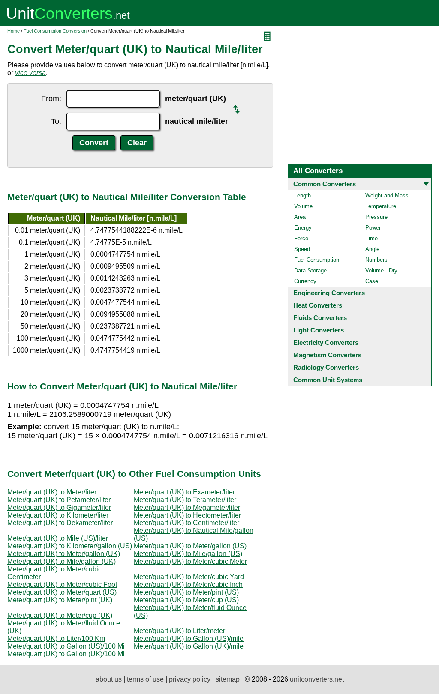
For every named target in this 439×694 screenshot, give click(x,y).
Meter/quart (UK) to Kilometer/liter (57, 515)
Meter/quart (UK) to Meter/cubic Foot (62, 584)
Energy (303, 227)
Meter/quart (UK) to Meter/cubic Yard (189, 576)
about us (109, 679)
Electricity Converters (325, 342)
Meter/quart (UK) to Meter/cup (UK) (59, 615)
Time (371, 238)
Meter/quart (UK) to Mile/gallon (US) (188, 553)
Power (373, 227)
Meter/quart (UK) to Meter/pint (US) (186, 592)
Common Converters (324, 184)
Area (300, 217)
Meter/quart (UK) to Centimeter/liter (186, 522)
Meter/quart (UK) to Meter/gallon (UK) (63, 553)
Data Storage (310, 270)
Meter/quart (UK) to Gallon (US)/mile (189, 638)
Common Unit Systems (327, 379)
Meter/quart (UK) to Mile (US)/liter (57, 538)
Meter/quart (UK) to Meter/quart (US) (62, 592)
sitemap (228, 679)
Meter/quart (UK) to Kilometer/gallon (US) (69, 546)
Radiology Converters (326, 367)
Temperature (380, 206)
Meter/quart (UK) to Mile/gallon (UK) (61, 561)
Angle (372, 249)
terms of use (145, 679)
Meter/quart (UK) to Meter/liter (51, 492)
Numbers (376, 260)
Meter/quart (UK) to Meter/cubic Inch (188, 584)
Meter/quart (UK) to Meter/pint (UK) (59, 600)
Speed (302, 249)
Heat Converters (317, 305)
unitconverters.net (317, 679)
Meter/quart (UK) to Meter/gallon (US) (190, 546)
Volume (303, 206)
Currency (305, 281)
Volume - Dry (381, 270)
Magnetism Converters (327, 355)
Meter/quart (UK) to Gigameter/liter (59, 507)
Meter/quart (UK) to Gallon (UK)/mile (189, 646)
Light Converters (318, 330)
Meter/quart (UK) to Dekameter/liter (60, 522)
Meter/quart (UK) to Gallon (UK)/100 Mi (66, 654)
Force (301, 238)
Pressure (376, 217)
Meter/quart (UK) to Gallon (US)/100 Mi (66, 646)
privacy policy (189, 679)
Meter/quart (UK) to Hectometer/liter (187, 515)
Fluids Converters (320, 317)
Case (371, 281)
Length (302, 195)
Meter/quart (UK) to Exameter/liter (184, 492)
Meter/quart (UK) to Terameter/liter (185, 499)
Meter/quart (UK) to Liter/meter (179, 630)
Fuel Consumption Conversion (55, 30)
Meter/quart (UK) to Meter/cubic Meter (190, 561)
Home (13, 30)
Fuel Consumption (316, 260)
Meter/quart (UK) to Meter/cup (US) (186, 600)
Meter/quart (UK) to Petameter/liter (59, 499)
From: (51, 98)
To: (56, 121)
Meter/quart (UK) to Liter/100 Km (56, 638)
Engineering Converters (329, 292)
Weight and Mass (387, 195)
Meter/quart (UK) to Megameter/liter (187, 507)
